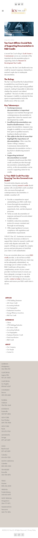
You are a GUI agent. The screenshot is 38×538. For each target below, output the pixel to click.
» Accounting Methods (12, 305)
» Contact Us (9, 352)
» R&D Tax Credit (11, 315)
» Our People (10, 350)
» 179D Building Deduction (14, 300)
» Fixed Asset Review (12, 337)
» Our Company (11, 347)
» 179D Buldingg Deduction (14, 325)
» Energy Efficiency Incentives (15, 313)
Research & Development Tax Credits (15, 61)
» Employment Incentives (13, 310)
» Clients (8, 323)
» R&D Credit (10, 340)
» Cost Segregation (11, 308)
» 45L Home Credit (11, 303)
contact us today (15, 279)
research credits (23, 185)
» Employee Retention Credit (14, 335)
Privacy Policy (32, 530)
